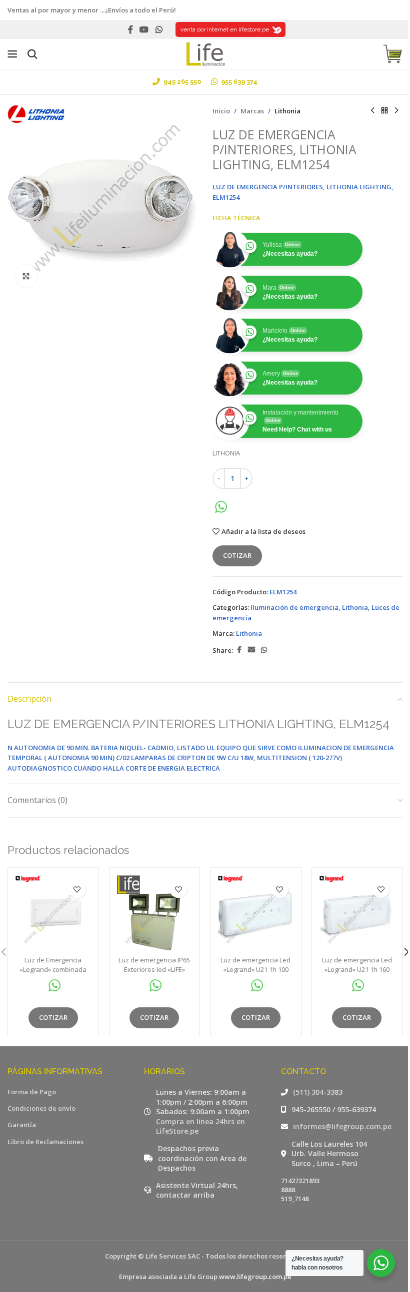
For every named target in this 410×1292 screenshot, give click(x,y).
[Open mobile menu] (12, 54)
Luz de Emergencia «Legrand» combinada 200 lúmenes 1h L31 (53, 968)
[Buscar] (32, 54)
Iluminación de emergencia (294, 607)
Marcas (252, 110)
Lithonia (287, 110)
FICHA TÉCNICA (236, 217)
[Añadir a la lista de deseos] (77, 889)
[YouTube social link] (144, 29)
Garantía (22, 1124)
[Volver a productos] (384, 111)
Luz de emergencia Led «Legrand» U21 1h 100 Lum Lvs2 (255, 968)
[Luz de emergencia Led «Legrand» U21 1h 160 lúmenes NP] (357, 913)
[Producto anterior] (372, 111)
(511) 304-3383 (317, 1092)
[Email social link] (251, 650)
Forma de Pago (32, 1091)
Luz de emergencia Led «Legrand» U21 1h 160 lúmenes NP (357, 968)
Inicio (221, 110)
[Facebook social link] (130, 29)
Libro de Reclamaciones (46, 1141)
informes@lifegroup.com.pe (342, 1126)
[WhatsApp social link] (159, 29)
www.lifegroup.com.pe (255, 1276)
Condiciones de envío (42, 1108)
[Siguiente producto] (396, 111)
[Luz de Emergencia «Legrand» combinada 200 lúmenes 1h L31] (53, 913)
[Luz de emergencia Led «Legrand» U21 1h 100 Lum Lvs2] (256, 913)
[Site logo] (205, 52)
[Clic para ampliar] (26, 276)
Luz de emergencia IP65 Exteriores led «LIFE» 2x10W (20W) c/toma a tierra (154, 973)
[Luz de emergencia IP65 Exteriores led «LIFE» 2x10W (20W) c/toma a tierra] (154, 913)
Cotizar (237, 555)
